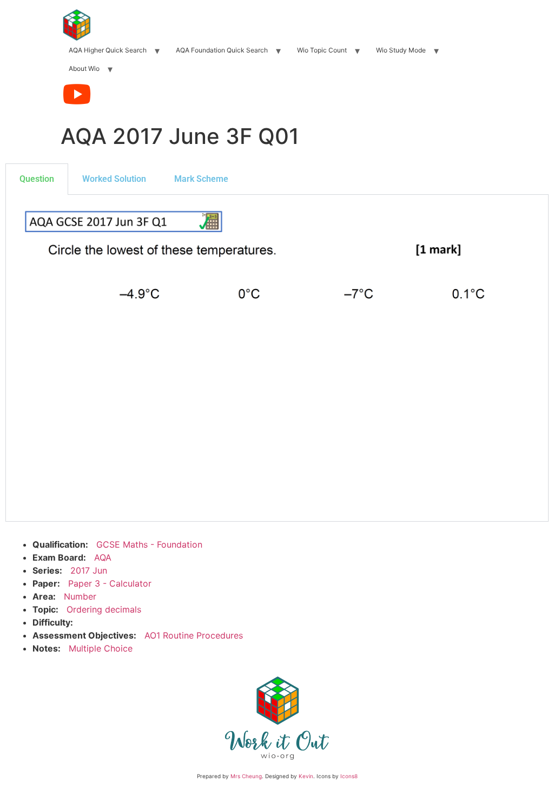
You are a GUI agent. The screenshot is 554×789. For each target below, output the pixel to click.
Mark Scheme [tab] (201, 179)
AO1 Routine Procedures (193, 635)
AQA (102, 557)
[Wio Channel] (77, 94)
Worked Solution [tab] (114, 179)
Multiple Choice (101, 648)
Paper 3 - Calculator (109, 583)
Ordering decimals (104, 609)
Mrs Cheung (246, 776)
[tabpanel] (277, 358)
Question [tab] (36, 179)
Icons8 (349, 776)
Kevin (306, 776)
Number (80, 596)
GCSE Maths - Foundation (149, 544)
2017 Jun (88, 570)
